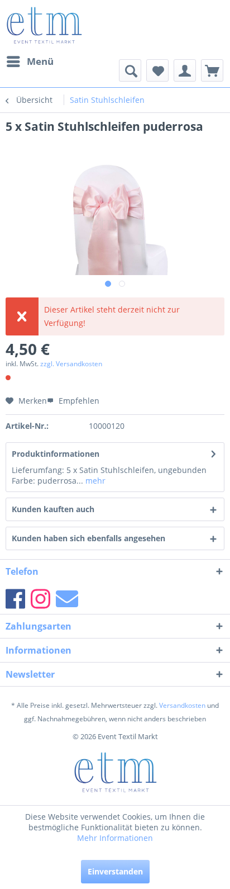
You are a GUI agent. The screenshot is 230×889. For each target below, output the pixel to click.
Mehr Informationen (115, 838)
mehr (94, 480)
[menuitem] (29, 61)
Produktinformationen (55, 453)
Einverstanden (115, 871)
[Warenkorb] (212, 70)
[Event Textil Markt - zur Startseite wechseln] (44, 25)
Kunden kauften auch (53, 509)
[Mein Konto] (185, 70)
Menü (40, 61)
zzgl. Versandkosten (71, 363)
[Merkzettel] (157, 70)
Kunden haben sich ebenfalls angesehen (88, 538)
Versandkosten (182, 705)
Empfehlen (77, 400)
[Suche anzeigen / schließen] (130, 70)
